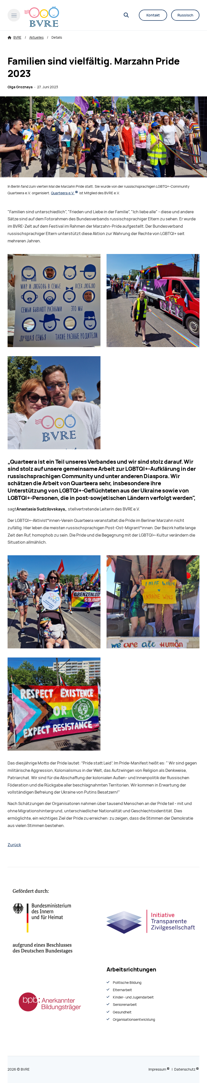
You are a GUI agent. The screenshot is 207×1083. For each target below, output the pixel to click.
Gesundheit (122, 1012)
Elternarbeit (122, 990)
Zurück (14, 844)
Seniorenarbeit (125, 1004)
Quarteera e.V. (62, 193)
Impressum (157, 1069)
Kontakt (153, 15)
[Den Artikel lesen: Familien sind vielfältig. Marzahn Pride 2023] (103, 136)
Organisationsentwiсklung (134, 1019)
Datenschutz (184, 1069)
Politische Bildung (127, 982)
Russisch (185, 15)
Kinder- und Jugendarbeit (133, 997)
